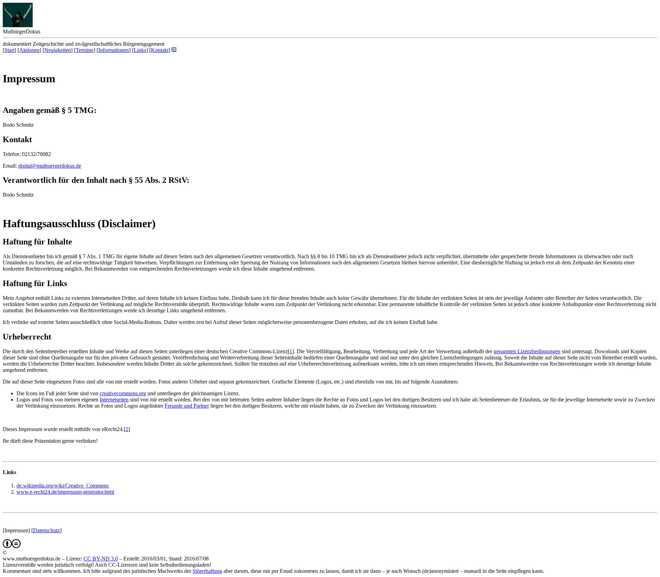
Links (140, 50)
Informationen (113, 50)
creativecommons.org (123, 393)
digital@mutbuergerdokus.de (49, 166)
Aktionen (29, 50)
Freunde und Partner (187, 406)
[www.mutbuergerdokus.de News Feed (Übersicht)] (174, 50)
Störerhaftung (207, 571)
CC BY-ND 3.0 (101, 559)
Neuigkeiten (57, 50)
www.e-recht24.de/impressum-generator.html (65, 492)
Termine (85, 50)
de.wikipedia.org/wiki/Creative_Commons (62, 486)
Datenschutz (46, 530)
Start (9, 50)
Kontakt (159, 50)
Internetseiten (114, 399)
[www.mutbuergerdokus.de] (18, 25)
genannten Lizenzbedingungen (527, 351)
